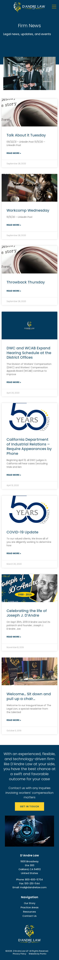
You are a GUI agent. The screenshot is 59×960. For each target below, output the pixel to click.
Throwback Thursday (26, 282)
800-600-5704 (34, 879)
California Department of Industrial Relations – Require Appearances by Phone (29, 446)
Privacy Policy (19, 953)
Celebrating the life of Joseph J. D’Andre (27, 613)
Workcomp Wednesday (28, 210)
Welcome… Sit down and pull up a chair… (29, 696)
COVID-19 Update (22, 532)
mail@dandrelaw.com (33, 887)
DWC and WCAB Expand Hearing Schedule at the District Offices (29, 353)
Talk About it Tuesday (26, 135)
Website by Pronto (37, 953)
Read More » (14, 153)
